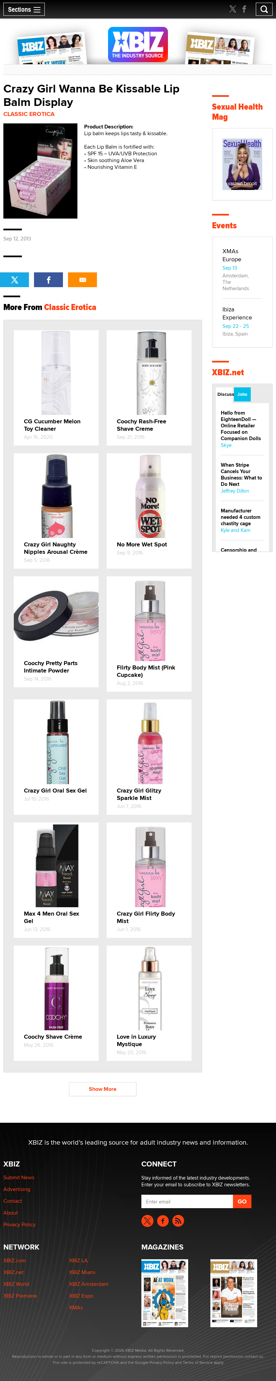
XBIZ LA (78, 1260)
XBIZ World (16, 1284)
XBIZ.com (14, 1260)
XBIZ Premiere (20, 1296)
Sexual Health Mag (237, 111)
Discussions (225, 394)
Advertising (16, 1189)
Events (224, 225)
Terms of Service (198, 1362)
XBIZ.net (228, 372)
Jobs (242, 394)
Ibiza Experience (237, 313)
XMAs (76, 1307)
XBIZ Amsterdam (88, 1284)
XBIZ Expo (81, 1296)
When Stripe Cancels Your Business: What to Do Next (241, 474)
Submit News (18, 1177)
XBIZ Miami (82, 1272)
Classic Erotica (29, 114)
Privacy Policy (19, 1224)
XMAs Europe (231, 255)
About (10, 1213)
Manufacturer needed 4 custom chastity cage (241, 517)
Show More (102, 1089)
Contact (12, 1201)
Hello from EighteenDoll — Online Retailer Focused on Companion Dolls (241, 425)
